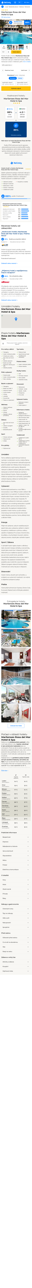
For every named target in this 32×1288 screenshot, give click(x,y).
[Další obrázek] (29, 31)
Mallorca (21, 6)
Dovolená (12, 78)
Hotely (20, 78)
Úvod (6, 6)
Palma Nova (28, 6)
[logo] (6, 2)
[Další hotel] (29, 70)
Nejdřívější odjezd (7, 82)
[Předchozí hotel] (2, 70)
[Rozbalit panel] (28, 837)
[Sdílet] (9, 52)
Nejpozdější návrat (22, 82)
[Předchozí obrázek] (2, 31)
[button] (16, 319)
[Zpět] (2, 7)
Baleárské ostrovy (13, 6)
